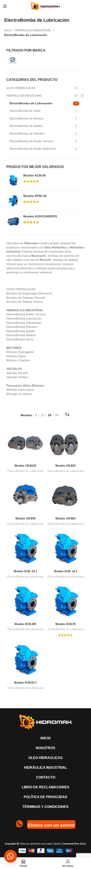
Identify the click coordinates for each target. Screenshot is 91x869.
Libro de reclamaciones (45, 787)
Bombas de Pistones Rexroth (25, 297)
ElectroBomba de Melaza (26, 118)
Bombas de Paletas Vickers (24, 301)
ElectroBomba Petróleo (21, 326)
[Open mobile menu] (5, 6)
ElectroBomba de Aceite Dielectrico (33, 148)
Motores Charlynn (18, 360)
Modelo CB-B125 (25, 465)
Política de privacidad (45, 797)
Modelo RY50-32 (35, 196)
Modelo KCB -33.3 (25, 571)
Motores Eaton (16, 356)
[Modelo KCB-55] (13, 180)
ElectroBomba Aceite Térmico (26, 314)
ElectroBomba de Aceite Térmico (31, 141)
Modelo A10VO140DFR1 (40, 216)
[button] (10, 856)
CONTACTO (45, 777)
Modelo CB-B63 (65, 518)
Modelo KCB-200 (25, 624)
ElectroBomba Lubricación (23, 318)
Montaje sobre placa (20, 389)
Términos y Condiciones (45, 807)
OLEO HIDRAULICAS (20, 88)
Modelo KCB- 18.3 (65, 571)
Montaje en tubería (19, 394)
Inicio (8, 30)
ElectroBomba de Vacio (25, 110)
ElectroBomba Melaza (21, 335)
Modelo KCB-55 (34, 175)
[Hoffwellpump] (24, 60)
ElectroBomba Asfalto (20, 331)
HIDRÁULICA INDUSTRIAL (33, 30)
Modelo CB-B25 (65, 465)
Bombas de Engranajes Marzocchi (29, 293)
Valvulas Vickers (17, 377)
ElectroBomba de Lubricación (31, 103)
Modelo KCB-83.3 (25, 682)
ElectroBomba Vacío (19, 339)
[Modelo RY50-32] (13, 201)
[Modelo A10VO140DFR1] (13, 221)
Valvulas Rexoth (17, 373)
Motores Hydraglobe (20, 352)
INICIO (45, 738)
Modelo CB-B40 (25, 518)
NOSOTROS (45, 748)
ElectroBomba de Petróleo (27, 133)
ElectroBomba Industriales (23, 322)
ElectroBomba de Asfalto (26, 126)
